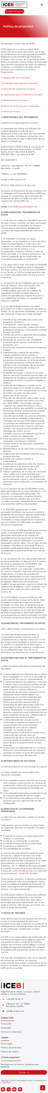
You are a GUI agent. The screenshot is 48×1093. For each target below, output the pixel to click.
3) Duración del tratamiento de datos (18, 89)
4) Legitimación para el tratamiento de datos (22, 95)
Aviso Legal (6, 1044)
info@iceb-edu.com (17, 179)
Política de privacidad (11, 1048)
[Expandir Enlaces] (42, 1087)
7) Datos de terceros (10, 111)
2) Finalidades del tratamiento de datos (19, 83)
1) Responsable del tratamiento (15, 78)
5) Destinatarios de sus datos (15, 100)
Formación (6, 1024)
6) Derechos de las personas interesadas (20, 106)
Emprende (6, 1028)
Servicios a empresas (11, 1032)
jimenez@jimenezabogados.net (22, 207)
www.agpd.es (13, 886)
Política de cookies (10, 1052)
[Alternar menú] (42, 4)
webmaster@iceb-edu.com (24, 871)
